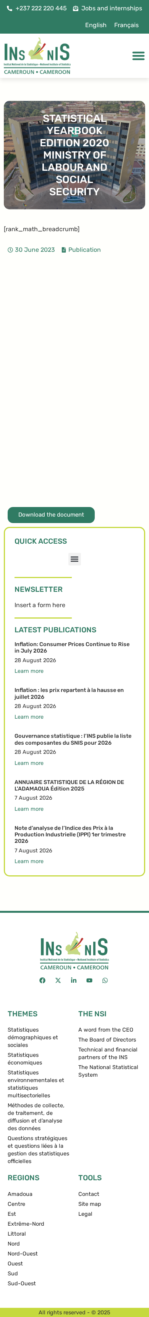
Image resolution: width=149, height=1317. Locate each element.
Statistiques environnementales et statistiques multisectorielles (36, 1084)
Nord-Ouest (23, 1254)
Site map (89, 1204)
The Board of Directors (107, 1040)
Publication (84, 249)
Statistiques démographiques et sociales (33, 1037)
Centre (16, 1204)
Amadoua (20, 1194)
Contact (88, 1194)
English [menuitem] (96, 25)
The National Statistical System (108, 1071)
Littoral (17, 1234)
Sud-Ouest (22, 1283)
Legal (85, 1214)
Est (12, 1214)
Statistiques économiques (25, 1059)
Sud (13, 1273)
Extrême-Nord (26, 1224)
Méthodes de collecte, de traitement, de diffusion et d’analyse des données (36, 1117)
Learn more (29, 671)
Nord (14, 1244)
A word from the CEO (105, 1030)
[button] (74, 559)
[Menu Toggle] (138, 55)
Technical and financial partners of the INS (108, 1053)
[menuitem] (95, 25)
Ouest (15, 1263)
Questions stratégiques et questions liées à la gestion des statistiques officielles (38, 1150)
